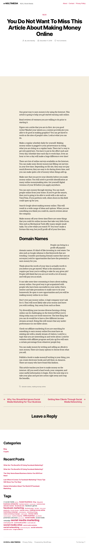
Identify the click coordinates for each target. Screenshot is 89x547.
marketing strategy (32, 512)
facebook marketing (13, 508)
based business (25, 502)
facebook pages (29, 508)
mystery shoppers (7, 515)
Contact (71, 3)
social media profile (8, 522)
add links (17, 502)
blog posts (40, 502)
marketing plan (22, 512)
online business (29, 516)
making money (24, 510)
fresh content (43, 508)
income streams (15, 510)
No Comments (61, 41)
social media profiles (20, 522)
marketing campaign (10, 512)
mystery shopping (17, 515)
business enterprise (10, 504)
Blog (44, 14)
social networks (36, 527)
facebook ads (19, 506)
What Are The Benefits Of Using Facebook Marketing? (23, 465)
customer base (41, 504)
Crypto (6, 451)
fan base (37, 508)
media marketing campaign (11, 514)
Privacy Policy (81, 3)
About (65, 3)
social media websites (30, 525)
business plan (33, 504)
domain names (26, 386)
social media (30, 518)
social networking (11, 527)
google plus (6, 510)
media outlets (24, 514)
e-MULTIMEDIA (10, 3)
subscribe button (7, 529)
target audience (18, 529)
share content (21, 517)
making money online (39, 386)
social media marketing (25, 520)
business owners (24, 504)
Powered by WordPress (42, 542)
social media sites (12, 524)
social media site (31, 522)
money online (33, 514)
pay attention (39, 515)
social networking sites (25, 527)
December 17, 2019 (46, 41)
